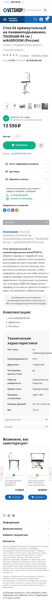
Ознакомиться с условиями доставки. (26, 120)
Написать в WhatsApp (21, 198)
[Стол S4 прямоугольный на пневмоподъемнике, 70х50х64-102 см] (26, 83)
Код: (5, 60)
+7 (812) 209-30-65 (19, 195)
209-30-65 (12, 2)
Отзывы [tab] (9, 426)
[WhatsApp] (16, 210)
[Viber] (12, 210)
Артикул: (21, 60)
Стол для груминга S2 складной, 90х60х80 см (13, 483)
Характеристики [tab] (13, 419)
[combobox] (37, 10)
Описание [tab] (10, 222)
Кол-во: (7, 136)
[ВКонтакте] (4, 210)
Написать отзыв (39, 55)
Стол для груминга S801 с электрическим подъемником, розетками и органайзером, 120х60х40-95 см (37, 483)
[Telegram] (8, 210)
